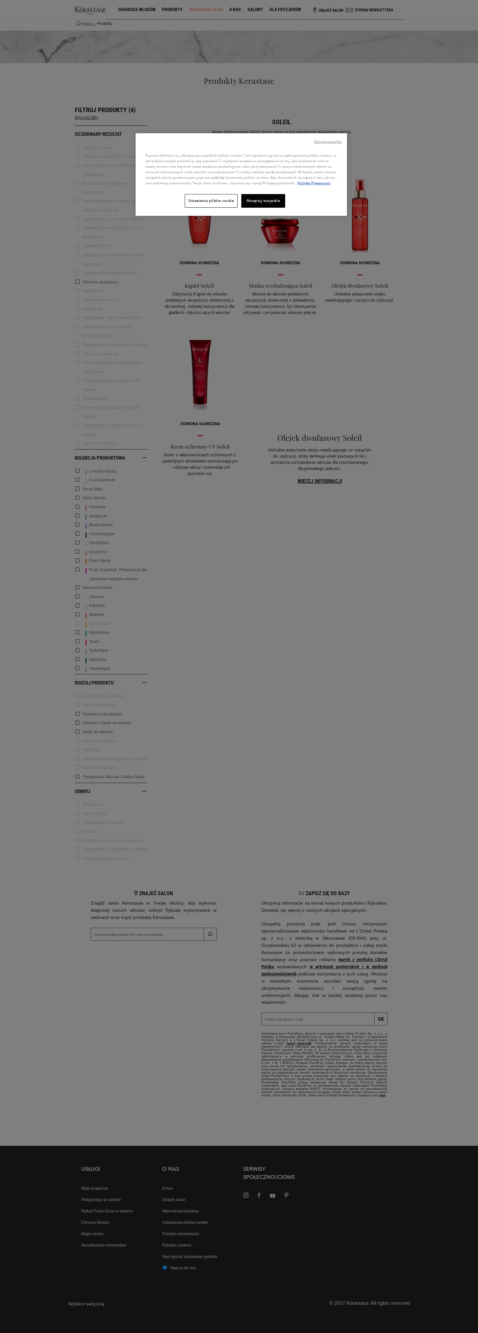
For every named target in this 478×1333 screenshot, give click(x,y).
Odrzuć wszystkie (328, 141)
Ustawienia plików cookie (211, 200)
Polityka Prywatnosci (314, 183)
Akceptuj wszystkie (263, 200)
